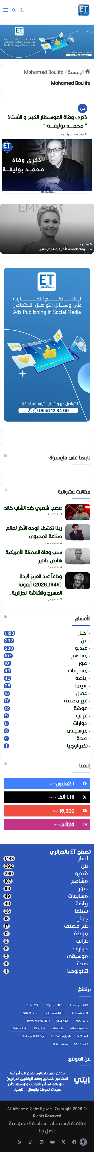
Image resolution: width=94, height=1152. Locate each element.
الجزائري (19, 1028)
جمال (82, 693)
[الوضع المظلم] (21, 12)
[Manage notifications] (83, 1142)
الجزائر (38, 1028)
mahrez (30, 1013)
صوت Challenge (33, 1036)
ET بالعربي (54, 1013)
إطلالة (57, 1028)
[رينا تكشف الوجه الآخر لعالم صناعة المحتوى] (77, 532)
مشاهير (79, 655)
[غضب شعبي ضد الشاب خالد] (77, 512)
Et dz (33, 1005)
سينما (81, 685)
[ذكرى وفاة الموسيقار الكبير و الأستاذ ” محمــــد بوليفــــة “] (47, 166)
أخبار (83, 633)
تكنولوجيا (77, 745)
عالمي (81, 1044)
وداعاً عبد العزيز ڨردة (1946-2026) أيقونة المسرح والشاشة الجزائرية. (36, 585)
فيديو (81, 648)
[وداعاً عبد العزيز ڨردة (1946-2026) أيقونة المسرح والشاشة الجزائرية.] (77, 580)
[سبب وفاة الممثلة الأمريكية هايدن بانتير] (77, 556)
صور (83, 663)
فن (82, 108)
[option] (47, 229)
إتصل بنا (47, 1130)
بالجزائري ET (60, 1036)
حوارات (80, 723)
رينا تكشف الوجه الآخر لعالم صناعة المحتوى (34, 532)
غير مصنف (76, 700)
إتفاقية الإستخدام (68, 1123)
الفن (82, 1036)
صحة (82, 738)
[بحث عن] (13, 12)
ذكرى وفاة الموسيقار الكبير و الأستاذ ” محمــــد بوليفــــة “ (47, 121)
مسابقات (78, 670)
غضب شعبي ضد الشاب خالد (33, 507)
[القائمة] (5, 12)
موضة (81, 708)
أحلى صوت (79, 1028)
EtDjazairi (55, 1005)
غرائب (82, 715)
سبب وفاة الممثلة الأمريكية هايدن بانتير (65, 249)
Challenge (79, 1005)
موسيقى (77, 730)
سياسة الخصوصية (27, 1123)
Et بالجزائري (78, 1013)
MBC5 (63, 1020)
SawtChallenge (38, 1020)
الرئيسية (76, 72)
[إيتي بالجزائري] (84, 10)
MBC (82, 1020)
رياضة (81, 678)
